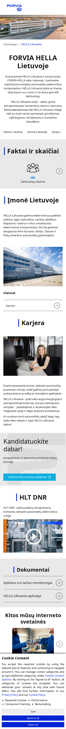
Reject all (33, 724)
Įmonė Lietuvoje (37, 132)
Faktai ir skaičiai (13, 132)
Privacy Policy (10, 695)
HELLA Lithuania (31, 44)
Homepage (10, 44)
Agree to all (33, 718)
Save (33, 711)
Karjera (56, 132)
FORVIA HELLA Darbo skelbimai (27, 477)
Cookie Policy (37, 695)
